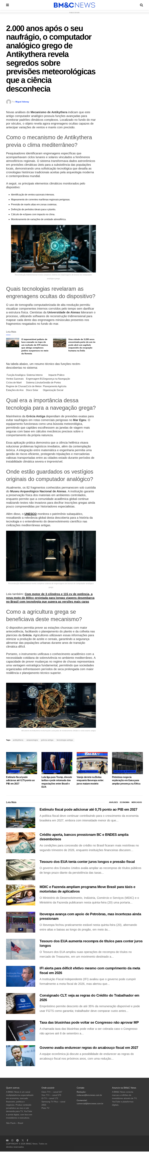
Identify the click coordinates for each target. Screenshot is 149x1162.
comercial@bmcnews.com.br (90, 1103)
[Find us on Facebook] (27, 1140)
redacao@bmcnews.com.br (89, 1095)
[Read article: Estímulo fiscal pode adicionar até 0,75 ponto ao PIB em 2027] (21, 763)
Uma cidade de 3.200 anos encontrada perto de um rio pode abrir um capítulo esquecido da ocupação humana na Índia (81, 345)
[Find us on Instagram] (12, 1140)
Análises (113, 802)
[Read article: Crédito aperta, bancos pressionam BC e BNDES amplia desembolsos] (20, 842)
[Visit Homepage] (74, 5)
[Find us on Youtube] (7, 1140)
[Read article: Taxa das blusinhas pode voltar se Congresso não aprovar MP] (20, 1030)
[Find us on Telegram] (17, 1140)
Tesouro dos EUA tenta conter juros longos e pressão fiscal (87, 862)
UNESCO (30, 513)
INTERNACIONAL (51, 771)
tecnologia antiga (65, 740)
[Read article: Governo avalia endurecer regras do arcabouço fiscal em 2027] (20, 1055)
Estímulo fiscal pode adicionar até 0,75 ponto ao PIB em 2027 (20, 780)
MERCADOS (137, 802)
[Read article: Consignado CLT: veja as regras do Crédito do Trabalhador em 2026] (20, 1003)
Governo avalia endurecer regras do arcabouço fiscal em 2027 (89, 1048)
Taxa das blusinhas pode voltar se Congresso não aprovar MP (89, 1022)
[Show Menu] (7, 5)
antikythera (18, 740)
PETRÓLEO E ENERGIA (124, 771)
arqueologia (32, 740)
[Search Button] (141, 5)
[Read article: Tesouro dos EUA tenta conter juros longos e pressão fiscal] (20, 869)
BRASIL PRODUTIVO (88, 771)
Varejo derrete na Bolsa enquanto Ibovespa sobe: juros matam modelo (90, 780)
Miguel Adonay (22, 102)
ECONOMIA (13, 771)
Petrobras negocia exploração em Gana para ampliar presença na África (126, 780)
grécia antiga (47, 740)
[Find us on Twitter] (23, 1140)
